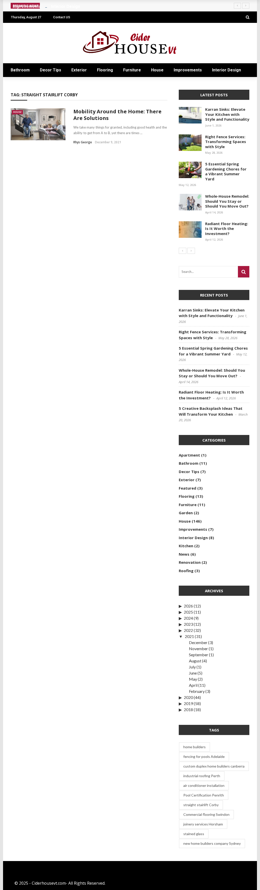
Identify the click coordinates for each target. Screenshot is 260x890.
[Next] (191, 251)
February (197, 691)
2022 (188, 630)
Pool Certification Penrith (203, 795)
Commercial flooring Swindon (206, 814)
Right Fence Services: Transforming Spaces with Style (225, 141)
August (195, 660)
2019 (188, 703)
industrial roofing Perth (201, 776)
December (198, 642)
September (198, 654)
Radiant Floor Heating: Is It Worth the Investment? (226, 228)
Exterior (79, 70)
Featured (187, 488)
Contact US (61, 17)
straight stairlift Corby (201, 805)
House (157, 70)
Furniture (132, 70)
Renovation (190, 562)
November (198, 648)
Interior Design (226, 70)
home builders (194, 747)
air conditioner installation (203, 785)
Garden (186, 512)
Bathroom (20, 70)
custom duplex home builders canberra (214, 766)
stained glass (193, 834)
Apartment (189, 455)
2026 (188, 605)
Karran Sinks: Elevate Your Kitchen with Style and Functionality (227, 114)
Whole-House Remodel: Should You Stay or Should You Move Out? (227, 201)
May (193, 679)
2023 (188, 624)
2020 (188, 697)
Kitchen (186, 545)
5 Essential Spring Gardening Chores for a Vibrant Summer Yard (226, 171)
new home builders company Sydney (212, 843)
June (193, 672)
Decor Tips (50, 70)
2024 (188, 618)
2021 (189, 636)
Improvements (188, 70)
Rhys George (82, 142)
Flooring (105, 70)
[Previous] (182, 251)
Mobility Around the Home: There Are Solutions (117, 114)
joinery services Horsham (203, 824)
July (192, 666)
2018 (188, 709)
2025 (188, 612)
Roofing (186, 570)
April (193, 685)
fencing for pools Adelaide (204, 756)
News (184, 554)
